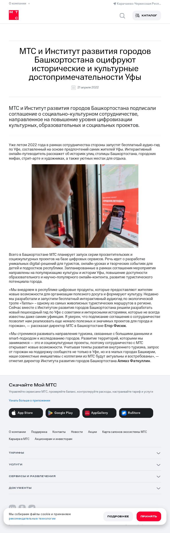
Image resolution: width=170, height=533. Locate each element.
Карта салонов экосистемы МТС (124, 432)
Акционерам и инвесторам (53, 439)
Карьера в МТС (19, 439)
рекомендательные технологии (32, 518)
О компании (17, 432)
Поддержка (39, 432)
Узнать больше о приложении (29, 400)
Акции (92, 432)
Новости (77, 432)
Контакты (59, 432)
